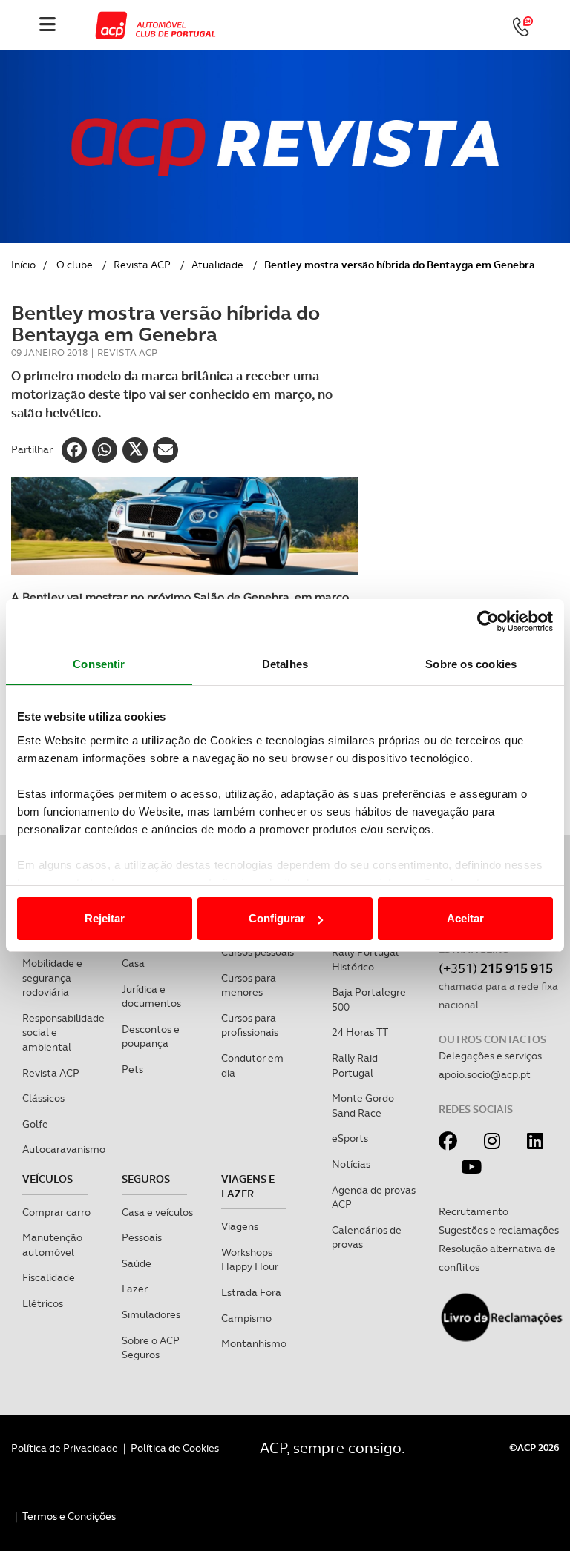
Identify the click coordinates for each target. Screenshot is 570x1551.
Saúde (136, 1263)
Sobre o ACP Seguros (151, 1348)
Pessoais (142, 1237)
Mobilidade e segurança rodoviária (52, 977)
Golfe (35, 1124)
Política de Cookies (175, 1448)
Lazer (135, 1288)
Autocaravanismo (63, 1149)
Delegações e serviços (490, 1055)
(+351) (496, 967)
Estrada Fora (251, 1292)
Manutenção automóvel (52, 1245)
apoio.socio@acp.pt (485, 1074)
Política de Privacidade (64, 1448)
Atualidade (217, 264)
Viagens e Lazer (248, 1186)
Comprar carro (56, 1212)
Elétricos (42, 1303)
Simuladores (151, 1314)
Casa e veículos (157, 1212)
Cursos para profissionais (249, 1025)
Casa (133, 963)
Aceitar (465, 918)
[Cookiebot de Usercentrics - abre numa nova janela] (488, 621)
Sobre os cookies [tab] (471, 664)
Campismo (246, 1318)
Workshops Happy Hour (249, 1260)
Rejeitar (105, 918)
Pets (132, 1069)
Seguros (146, 1178)
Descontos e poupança (151, 1036)
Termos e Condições (69, 1516)
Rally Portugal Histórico (365, 959)
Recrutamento (473, 1211)
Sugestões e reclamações (499, 1230)
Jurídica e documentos (151, 996)
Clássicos (43, 1098)
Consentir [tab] (99, 664)
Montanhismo (253, 1343)
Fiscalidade (48, 1277)
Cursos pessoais (257, 952)
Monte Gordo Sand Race (363, 1105)
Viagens (239, 1226)
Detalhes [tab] (285, 664)
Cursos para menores (248, 985)
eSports (350, 1138)
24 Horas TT (360, 1032)
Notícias (351, 1164)
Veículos (47, 1178)
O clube (74, 264)
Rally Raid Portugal (355, 1065)
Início (23, 264)
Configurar (277, 918)
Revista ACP (142, 264)
